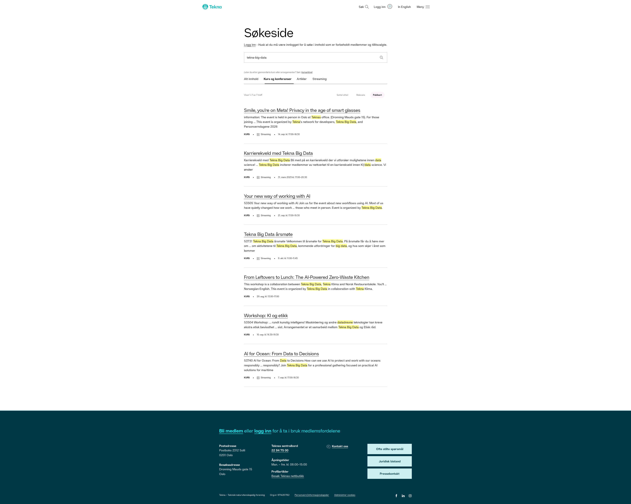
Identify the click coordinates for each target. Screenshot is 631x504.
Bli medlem (231, 430)
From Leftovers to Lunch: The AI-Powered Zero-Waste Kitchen (306, 277)
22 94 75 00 (279, 450)
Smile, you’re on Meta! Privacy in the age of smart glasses (302, 110)
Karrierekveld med (278, 153)
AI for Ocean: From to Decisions (281, 353)
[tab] (251, 80)
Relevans (360, 95)
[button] (363, 6)
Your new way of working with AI (277, 196)
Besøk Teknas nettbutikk (287, 476)
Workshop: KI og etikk (266, 315)
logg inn (262, 430)
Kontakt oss (340, 446)
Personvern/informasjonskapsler (312, 494)
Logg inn (250, 44)
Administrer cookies (344, 494)
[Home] (211, 7)
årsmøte (268, 234)
